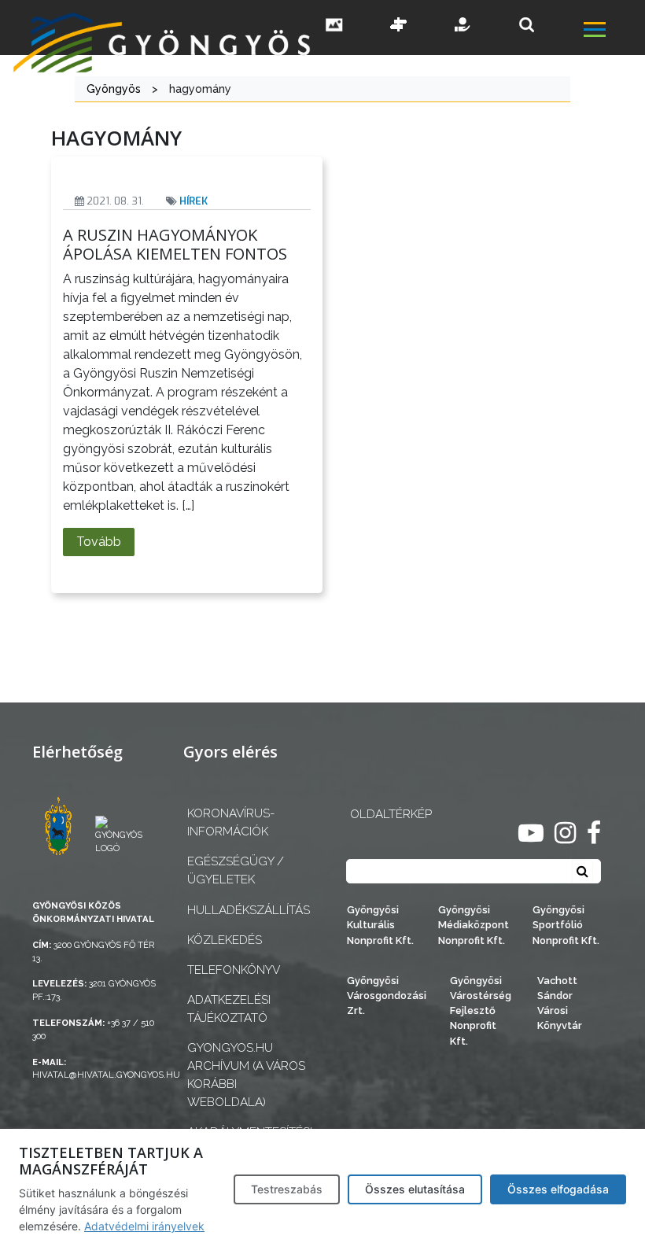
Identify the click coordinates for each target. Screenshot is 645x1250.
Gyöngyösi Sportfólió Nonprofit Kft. (566, 925)
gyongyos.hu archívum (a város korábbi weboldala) (246, 1075)
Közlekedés (224, 940)
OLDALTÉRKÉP (391, 814)
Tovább (98, 541)
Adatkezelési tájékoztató (229, 1009)
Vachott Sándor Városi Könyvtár (559, 1003)
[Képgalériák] (334, 26)
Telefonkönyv (233, 970)
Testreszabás (286, 1189)
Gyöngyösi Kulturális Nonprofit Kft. (380, 925)
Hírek (193, 201)
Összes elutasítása (415, 1189)
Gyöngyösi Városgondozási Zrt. (386, 995)
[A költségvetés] (463, 26)
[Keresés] (526, 24)
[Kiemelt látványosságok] (398, 26)
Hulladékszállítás (247, 910)
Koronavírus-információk (231, 822)
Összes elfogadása (558, 1189)
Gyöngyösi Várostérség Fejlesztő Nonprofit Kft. (480, 1011)
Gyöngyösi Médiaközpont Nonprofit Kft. (473, 925)
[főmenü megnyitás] (612, 31)
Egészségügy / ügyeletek (235, 870)
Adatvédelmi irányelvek (144, 1226)
